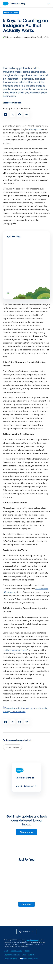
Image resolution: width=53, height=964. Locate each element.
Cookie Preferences (10, 959)
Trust (24, 955)
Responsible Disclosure (11, 955)
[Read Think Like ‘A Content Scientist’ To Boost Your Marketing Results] (15, 283)
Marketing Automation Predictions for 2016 (24, 267)
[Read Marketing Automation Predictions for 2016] (15, 258)
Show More (26, 904)
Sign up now (26, 832)
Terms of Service (16, 951)
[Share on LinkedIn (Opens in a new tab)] (5, 114)
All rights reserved (32, 940)
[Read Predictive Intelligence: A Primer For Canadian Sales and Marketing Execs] (26, 889)
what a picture (35, 129)
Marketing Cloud (11, 12)
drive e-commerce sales (16, 650)
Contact (31, 955)
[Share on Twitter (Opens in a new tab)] (12, 114)
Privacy (27, 951)
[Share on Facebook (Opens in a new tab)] (19, 114)
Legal (6, 951)
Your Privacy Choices (31, 959)
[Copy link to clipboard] (26, 114)
